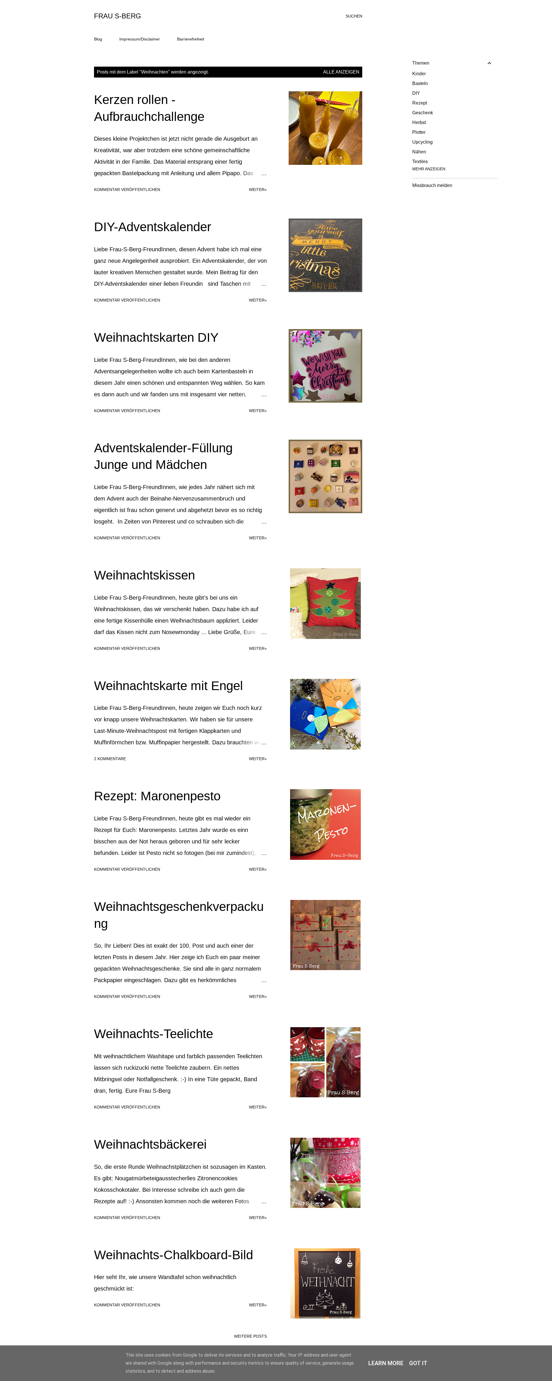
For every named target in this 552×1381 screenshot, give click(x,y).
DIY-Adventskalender (152, 227)
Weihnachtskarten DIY (156, 337)
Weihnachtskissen (144, 575)
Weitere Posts (250, 1336)
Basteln (420, 83)
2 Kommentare (110, 758)
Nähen (419, 151)
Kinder (419, 73)
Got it (418, 1363)
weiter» (258, 189)
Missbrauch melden (432, 185)
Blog (98, 39)
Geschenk (422, 112)
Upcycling (422, 142)
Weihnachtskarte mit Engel (168, 686)
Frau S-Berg (117, 16)
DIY (416, 93)
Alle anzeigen (341, 71)
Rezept (419, 103)
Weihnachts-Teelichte (153, 1034)
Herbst (419, 122)
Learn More (385, 1363)
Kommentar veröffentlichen (127, 189)
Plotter (418, 132)
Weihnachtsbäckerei (150, 1144)
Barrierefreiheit (190, 39)
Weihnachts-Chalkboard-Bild (173, 1255)
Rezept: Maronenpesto (157, 796)
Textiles (420, 161)
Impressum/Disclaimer (139, 39)
